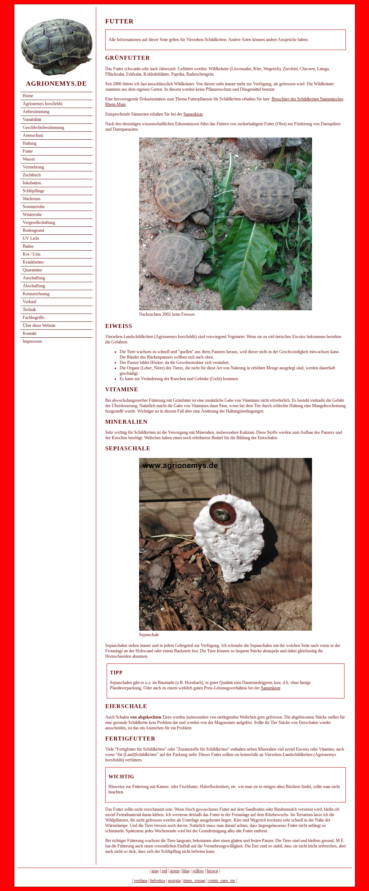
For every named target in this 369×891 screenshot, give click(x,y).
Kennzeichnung (36, 293)
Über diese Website (39, 325)
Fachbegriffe (33, 317)
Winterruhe (32, 214)
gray (155, 870)
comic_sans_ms (221, 880)
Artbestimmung (36, 111)
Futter (28, 151)
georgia (174, 880)
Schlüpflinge (33, 190)
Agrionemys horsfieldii (42, 103)
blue (186, 870)
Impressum (32, 341)
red (164, 870)
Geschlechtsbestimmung (43, 127)
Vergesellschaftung (39, 222)
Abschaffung (34, 285)
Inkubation (32, 182)
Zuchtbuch (32, 174)
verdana (140, 880)
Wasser (29, 159)
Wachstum (31, 198)
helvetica (157, 880)
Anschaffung (34, 277)
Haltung (29, 143)
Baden (28, 246)
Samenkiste (193, 114)
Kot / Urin (31, 254)
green (174, 870)
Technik (29, 309)
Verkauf (29, 301)
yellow (198, 870)
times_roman (194, 880)
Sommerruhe (34, 206)
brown (212, 870)
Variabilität (32, 119)
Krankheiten (33, 262)
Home (28, 95)
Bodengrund (33, 230)
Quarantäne (32, 270)
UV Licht (31, 238)
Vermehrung (33, 167)
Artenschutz (33, 135)
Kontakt (29, 333)
